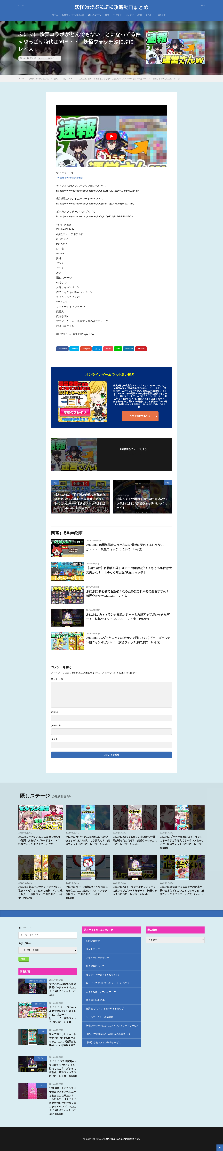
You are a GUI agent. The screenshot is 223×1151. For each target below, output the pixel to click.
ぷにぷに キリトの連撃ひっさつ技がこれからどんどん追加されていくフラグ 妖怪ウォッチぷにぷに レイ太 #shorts (88, 892)
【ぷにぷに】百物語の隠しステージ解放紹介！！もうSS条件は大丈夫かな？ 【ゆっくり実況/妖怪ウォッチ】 (129, 570)
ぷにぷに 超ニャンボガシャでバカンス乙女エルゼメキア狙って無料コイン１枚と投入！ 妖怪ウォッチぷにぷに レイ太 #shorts (40, 892)
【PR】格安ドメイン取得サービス (103, 1043)
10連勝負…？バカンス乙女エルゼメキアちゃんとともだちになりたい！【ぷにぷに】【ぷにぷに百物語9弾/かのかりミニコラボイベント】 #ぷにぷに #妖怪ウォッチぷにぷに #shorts (62, 1101)
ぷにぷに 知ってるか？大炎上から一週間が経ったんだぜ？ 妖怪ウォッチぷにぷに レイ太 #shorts (135, 840)
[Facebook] (62, 348)
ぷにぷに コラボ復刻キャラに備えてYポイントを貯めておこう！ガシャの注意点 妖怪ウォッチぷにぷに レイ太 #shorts (63, 1068)
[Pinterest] (141, 348)
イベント (149, 15)
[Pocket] (108, 348)
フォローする (134, 454)
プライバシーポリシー (97, 958)
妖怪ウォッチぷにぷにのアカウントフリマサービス (112, 1026)
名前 (54, 712)
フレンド (129, 15)
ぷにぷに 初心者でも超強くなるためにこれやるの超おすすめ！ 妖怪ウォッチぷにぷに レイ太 (129, 593)
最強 (107, 15)
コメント (57, 679)
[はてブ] (97, 348)
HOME (21, 79)
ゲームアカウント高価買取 (99, 1017)
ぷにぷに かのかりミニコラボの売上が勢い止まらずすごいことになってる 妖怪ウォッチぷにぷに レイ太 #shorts (182, 890)
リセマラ (117, 15)
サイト (54, 739)
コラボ (42, 1085)
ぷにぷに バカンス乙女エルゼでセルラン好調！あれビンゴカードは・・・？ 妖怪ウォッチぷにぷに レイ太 (40, 840)
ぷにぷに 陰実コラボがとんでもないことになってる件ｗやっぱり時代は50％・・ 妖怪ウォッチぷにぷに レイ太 (129, 79)
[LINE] (118, 348)
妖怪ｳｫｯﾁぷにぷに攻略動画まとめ (112, 7)
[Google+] (86, 348)
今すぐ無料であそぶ (140, 416)
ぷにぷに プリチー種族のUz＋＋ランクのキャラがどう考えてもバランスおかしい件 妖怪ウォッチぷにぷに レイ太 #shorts (182, 842)
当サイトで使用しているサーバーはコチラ (107, 983)
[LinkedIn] (128, 348)
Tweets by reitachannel (69, 177)
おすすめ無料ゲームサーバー (101, 992)
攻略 (139, 15)
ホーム (55, 15)
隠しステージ (95, 15)
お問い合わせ (93, 941)
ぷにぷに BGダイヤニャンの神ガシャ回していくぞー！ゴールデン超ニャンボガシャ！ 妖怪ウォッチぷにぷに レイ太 (128, 640)
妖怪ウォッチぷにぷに (73, 15)
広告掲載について (95, 966)
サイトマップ (93, 949)
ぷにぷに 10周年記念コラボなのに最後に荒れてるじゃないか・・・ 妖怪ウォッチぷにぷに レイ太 (125, 547)
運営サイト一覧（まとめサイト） (103, 975)
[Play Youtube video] (111, 136)
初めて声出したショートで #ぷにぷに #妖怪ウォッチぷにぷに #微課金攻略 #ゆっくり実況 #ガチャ (62, 1041)
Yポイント (163, 15)
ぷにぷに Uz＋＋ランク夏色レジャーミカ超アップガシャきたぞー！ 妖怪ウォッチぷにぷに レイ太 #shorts (128, 617)
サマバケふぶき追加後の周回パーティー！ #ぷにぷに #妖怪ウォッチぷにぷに (62, 989)
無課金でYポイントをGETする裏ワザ (105, 1009)
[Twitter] (74, 348)
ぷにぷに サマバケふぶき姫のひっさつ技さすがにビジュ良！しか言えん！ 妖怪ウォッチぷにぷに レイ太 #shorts (88, 840)
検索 (23, 959)
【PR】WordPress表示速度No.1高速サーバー (109, 1034)
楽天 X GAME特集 (95, 1000)
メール (56, 725)
